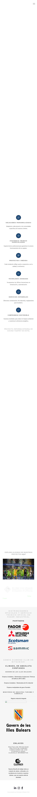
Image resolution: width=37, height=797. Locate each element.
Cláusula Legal (18, 751)
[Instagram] (19, 789)
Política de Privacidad (18, 747)
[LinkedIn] (15, 789)
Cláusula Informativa (18, 753)
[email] (22, 789)
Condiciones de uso (18, 750)
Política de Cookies (18, 748)
